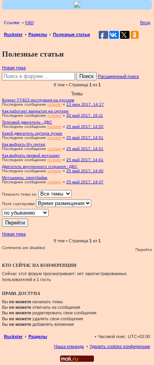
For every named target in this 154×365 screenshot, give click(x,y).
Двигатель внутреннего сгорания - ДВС (39, 166)
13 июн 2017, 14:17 (85, 104)
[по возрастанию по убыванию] (77, 213)
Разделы (37, 336)
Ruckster (13, 336)
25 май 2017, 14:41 (84, 160)
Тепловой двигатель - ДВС (27, 122)
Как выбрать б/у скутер (23, 144)
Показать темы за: (20, 194)
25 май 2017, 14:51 (84, 137)
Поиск (86, 76)
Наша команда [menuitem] (69, 346)
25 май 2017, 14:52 (84, 126)
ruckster (54, 104)
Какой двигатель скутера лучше (32, 133)
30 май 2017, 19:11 (84, 115)
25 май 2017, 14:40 (84, 171)
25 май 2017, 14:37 (84, 182)
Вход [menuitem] (145, 22)
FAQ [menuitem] (29, 22)
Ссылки (11, 22)
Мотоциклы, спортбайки (24, 177)
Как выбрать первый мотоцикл (31, 155)
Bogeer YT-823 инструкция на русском (38, 100)
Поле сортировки (19, 204)
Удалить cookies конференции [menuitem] (120, 346)
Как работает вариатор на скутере (35, 111)
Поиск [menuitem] (147, 35)
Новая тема (14, 67)
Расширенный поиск (118, 76)
